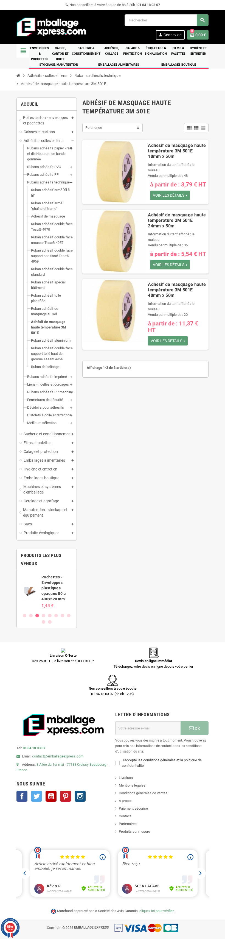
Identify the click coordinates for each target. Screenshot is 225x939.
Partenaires (128, 824)
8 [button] (69, 615)
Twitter (36, 796)
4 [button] (43, 615)
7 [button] (62, 615)
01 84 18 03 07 (148, 5)
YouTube (51, 796)
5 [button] (50, 615)
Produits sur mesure (134, 831)
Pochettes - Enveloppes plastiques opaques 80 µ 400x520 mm (53, 588)
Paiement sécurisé (133, 808)
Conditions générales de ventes (143, 793)
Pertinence (93, 128)
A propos (126, 801)
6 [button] (56, 615)
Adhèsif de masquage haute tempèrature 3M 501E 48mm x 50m (177, 290)
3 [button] (37, 615)
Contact (125, 816)
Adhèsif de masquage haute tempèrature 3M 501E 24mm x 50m (177, 220)
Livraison (126, 778)
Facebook (21, 796)
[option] (46, 591)
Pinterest (65, 796)
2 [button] (31, 615)
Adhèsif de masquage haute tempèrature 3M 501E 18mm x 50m (177, 151)
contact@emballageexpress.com (57, 756)
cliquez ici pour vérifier (156, 911)
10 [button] (50, 622)
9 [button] (43, 622)
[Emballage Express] (51, 26)
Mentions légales (132, 785)
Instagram (80, 796)
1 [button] (24, 615)
